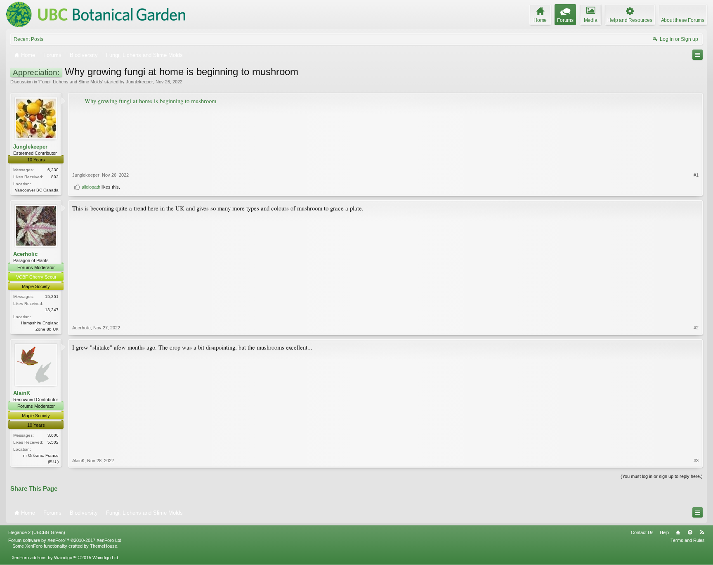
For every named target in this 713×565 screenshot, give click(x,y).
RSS (702, 532)
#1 (696, 175)
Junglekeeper (139, 81)
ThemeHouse (103, 546)
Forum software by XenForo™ (65, 540)
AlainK (21, 393)
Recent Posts (28, 39)
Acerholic (25, 254)
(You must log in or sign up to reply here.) (662, 476)
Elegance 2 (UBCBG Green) (36, 532)
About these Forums (682, 20)
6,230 (53, 170)
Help (664, 532)
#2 (696, 327)
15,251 (52, 296)
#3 (696, 460)
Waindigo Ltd (105, 557)
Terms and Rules (688, 540)
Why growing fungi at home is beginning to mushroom (150, 101)
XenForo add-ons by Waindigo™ (44, 557)
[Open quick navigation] (697, 55)
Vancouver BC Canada (37, 190)
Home (678, 532)
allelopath (91, 186)
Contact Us (642, 532)
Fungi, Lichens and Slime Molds (70, 81)
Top (690, 532)
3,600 (53, 435)
